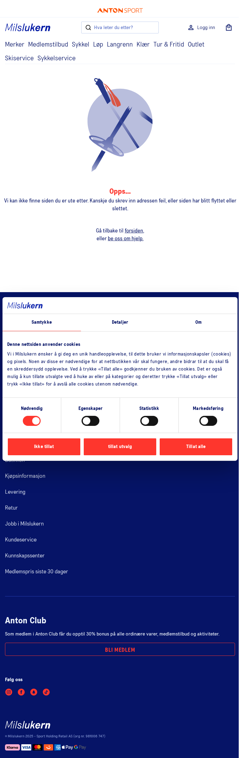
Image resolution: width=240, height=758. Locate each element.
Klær (143, 44)
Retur (11, 508)
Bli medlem (120, 650)
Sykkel (80, 44)
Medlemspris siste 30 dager (36, 572)
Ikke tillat (44, 446)
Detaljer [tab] (120, 322)
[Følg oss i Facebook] (21, 692)
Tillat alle (196, 446)
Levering (15, 492)
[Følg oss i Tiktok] (46, 692)
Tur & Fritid (168, 44)
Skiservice (19, 58)
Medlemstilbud (48, 44)
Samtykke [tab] (42, 322)
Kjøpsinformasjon (25, 476)
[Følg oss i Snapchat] (34, 692)
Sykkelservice (57, 58)
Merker (14, 44)
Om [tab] (198, 322)
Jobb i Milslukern (24, 524)
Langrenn (120, 44)
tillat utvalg (120, 446)
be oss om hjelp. (125, 239)
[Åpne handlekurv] (228, 27)
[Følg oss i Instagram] (8, 692)
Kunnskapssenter (25, 556)
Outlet (196, 44)
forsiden (134, 231)
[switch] (90, 421)
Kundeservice (21, 540)
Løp (98, 44)
